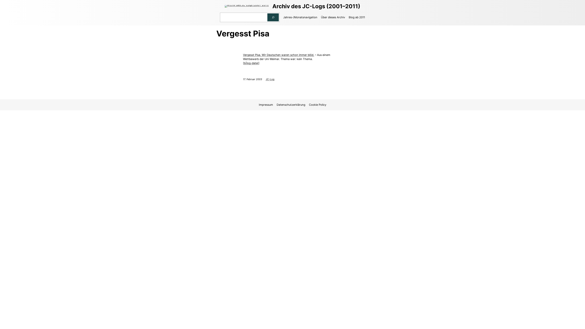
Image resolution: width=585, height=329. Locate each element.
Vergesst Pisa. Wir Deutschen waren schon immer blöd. (278, 55)
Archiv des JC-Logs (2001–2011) (316, 6)
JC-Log (270, 79)
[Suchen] (273, 17)
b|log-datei (251, 63)
